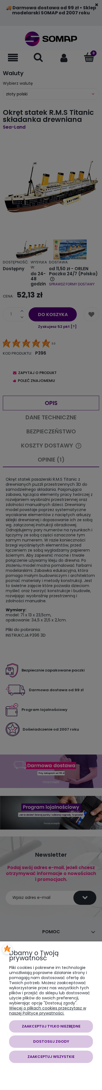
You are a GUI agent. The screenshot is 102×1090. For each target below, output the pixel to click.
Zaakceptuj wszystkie (51, 1056)
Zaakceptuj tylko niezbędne (51, 1026)
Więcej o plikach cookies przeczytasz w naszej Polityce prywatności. (47, 1010)
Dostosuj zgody (51, 1041)
